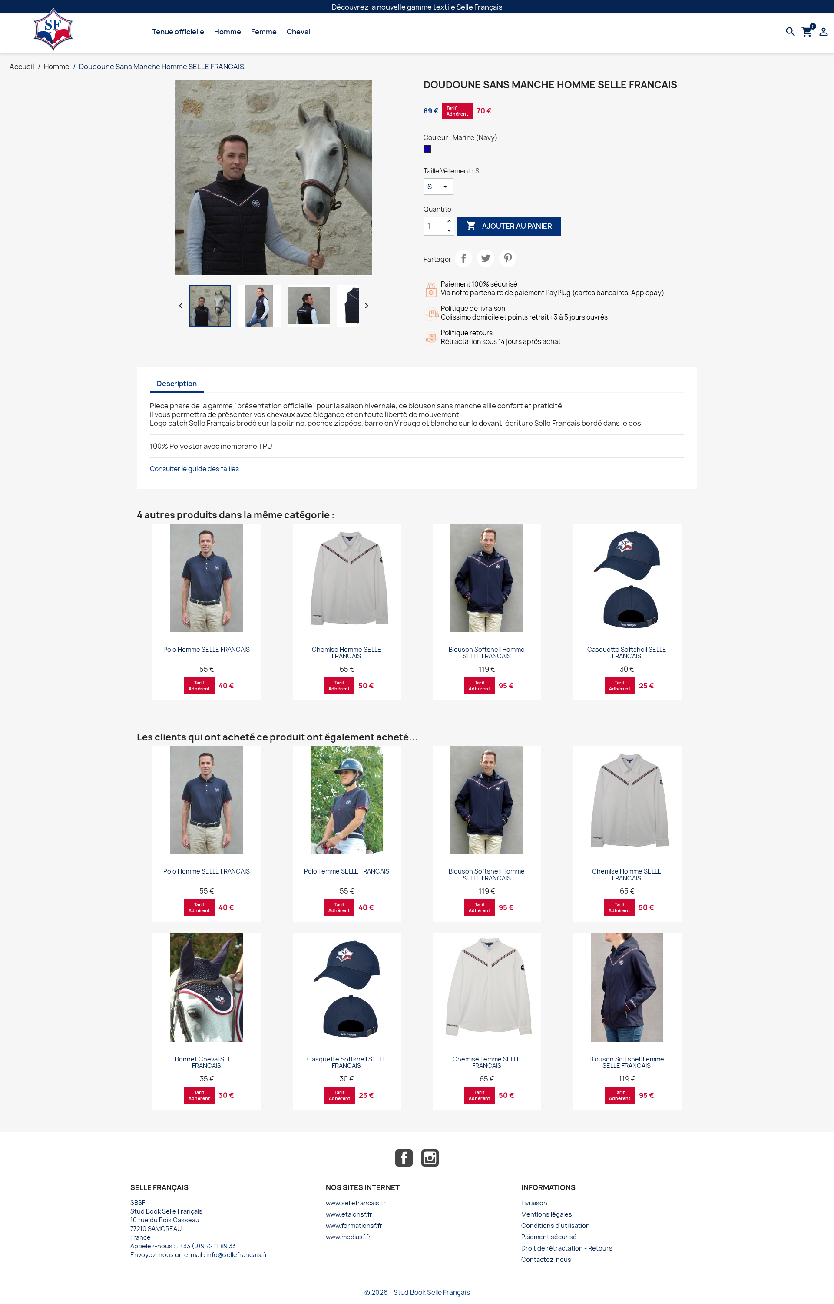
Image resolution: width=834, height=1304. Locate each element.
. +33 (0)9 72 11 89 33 (206, 1246)
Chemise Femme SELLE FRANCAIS (487, 1062)
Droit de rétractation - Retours (566, 1248)
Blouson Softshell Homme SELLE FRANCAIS (487, 652)
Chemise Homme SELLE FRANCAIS (346, 652)
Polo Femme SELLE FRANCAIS (346, 871)
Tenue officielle (178, 32)
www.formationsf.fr (354, 1225)
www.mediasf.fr (348, 1237)
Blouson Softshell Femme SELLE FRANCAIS (626, 1062)
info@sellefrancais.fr (237, 1255)
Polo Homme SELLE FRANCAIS (206, 649)
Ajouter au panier (509, 225)
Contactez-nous (546, 1259)
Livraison (534, 1203)
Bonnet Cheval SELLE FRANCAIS (206, 1062)
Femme (264, 32)
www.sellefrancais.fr (356, 1203)
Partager (463, 258)
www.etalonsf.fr (349, 1214)
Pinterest (507, 258)
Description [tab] (177, 383)
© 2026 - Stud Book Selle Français (417, 1292)
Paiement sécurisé (549, 1237)
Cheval (298, 32)
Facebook (404, 1158)
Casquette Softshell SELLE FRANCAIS (626, 652)
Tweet (485, 258)
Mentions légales (546, 1214)
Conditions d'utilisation (555, 1225)
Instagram (430, 1158)
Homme (227, 32)
